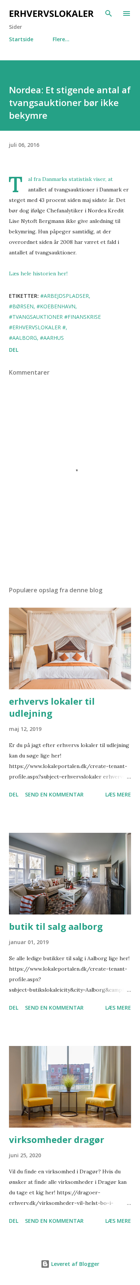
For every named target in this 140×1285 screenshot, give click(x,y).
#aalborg (23, 337)
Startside (21, 39)
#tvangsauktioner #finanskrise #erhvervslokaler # (55, 322)
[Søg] (108, 13)
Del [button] (13, 349)
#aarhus (52, 337)
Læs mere (118, 794)
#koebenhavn (56, 306)
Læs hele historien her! (38, 273)
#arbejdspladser (64, 295)
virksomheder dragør (56, 1139)
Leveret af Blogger (74, 1263)
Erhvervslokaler (51, 13)
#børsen (21, 306)
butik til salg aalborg (56, 926)
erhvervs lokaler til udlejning (52, 707)
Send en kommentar (54, 794)
